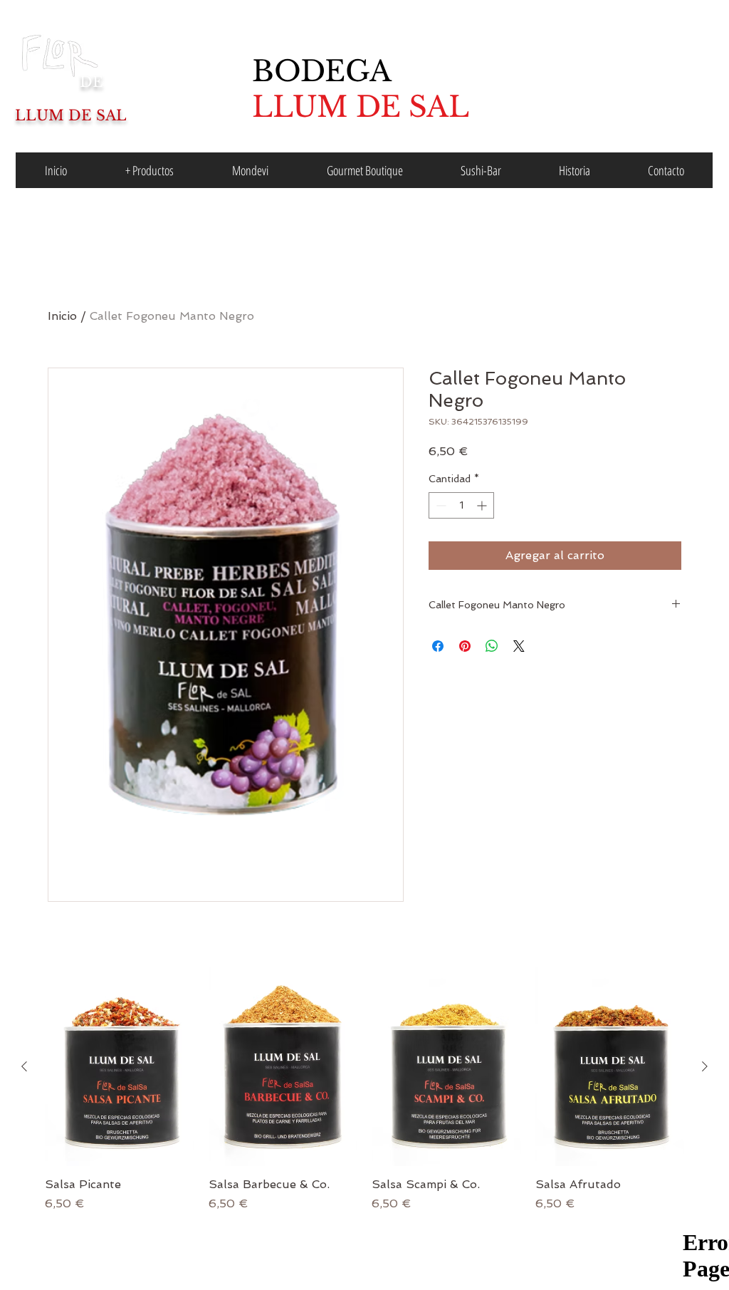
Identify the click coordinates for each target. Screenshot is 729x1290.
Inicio (62, 316)
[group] (364, 1090)
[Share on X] (519, 646)
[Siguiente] (704, 1066)
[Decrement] (440, 505)
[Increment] (483, 505)
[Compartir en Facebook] (437, 646)
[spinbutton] (461, 505)
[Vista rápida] (119, 1066)
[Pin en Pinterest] (464, 646)
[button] (149, 170)
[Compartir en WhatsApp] (491, 646)
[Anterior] (24, 1066)
